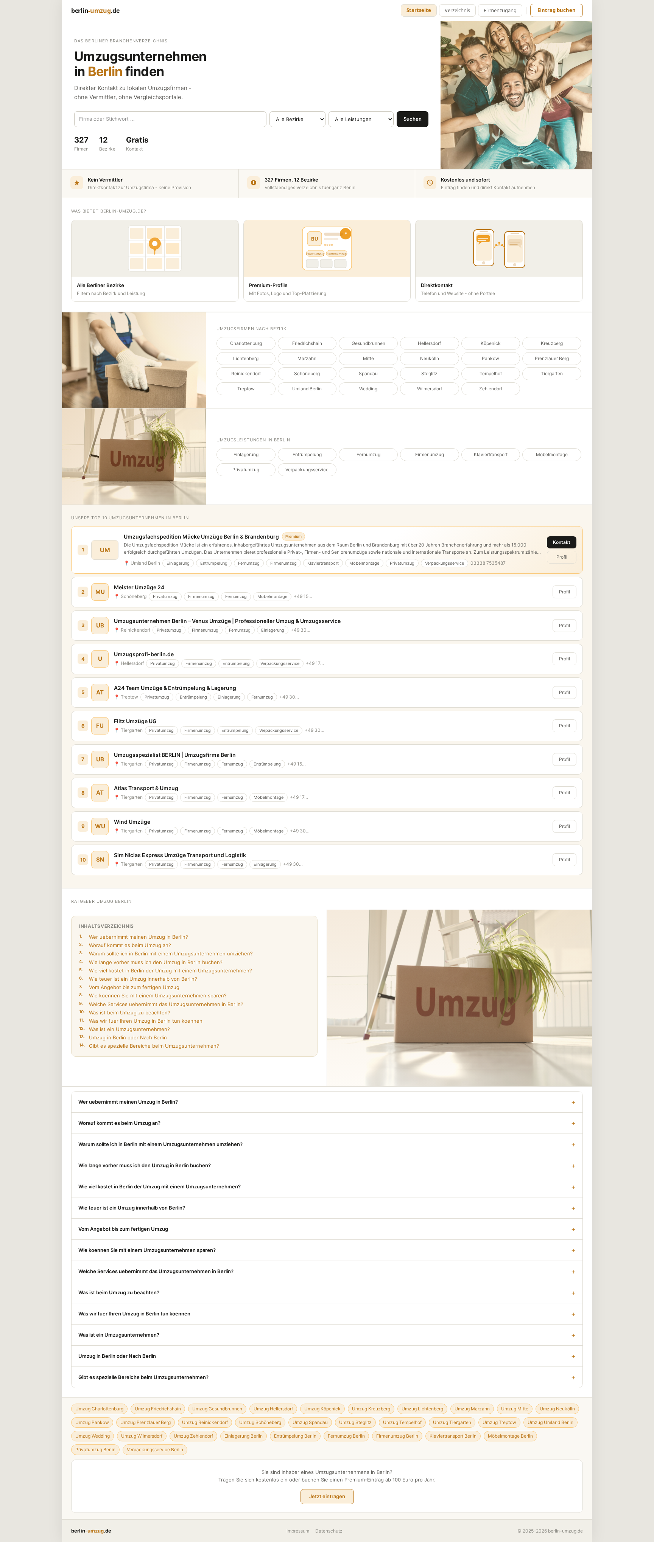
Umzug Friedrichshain (158, 1409)
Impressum (298, 1531)
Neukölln (429, 358)
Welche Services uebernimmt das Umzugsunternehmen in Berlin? (161, 1004)
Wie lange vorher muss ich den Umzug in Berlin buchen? (151, 962)
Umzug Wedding (92, 1436)
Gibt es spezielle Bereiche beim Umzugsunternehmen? (149, 1045)
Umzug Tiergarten (452, 1422)
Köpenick (491, 343)
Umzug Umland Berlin (550, 1422)
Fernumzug (368, 454)
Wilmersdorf (429, 388)
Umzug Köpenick (322, 1409)
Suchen (412, 119)
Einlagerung (246, 454)
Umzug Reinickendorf (205, 1422)
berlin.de (95, 10)
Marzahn (306, 358)
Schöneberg (307, 373)
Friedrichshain (307, 343)
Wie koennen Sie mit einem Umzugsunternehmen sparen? (153, 995)
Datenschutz (329, 1531)
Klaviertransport (491, 454)
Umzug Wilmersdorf (141, 1436)
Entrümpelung (307, 454)
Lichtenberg (245, 358)
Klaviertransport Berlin (453, 1436)
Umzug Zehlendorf (193, 1436)
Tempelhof (491, 373)
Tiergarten (552, 373)
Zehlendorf (490, 388)
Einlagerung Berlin (243, 1436)
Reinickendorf (246, 373)
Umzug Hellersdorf (273, 1409)
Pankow (490, 358)
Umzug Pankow (92, 1422)
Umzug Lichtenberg (422, 1409)
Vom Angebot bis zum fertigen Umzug (129, 987)
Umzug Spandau (310, 1422)
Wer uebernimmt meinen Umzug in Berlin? (133, 936)
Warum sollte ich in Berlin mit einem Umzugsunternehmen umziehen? (166, 953)
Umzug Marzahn (472, 1409)
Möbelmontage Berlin (510, 1436)
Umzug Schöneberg (260, 1422)
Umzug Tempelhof (402, 1422)
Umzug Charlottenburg (99, 1409)
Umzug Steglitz (355, 1422)
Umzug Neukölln (557, 1409)
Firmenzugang (500, 10)
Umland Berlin (307, 388)
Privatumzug (245, 469)
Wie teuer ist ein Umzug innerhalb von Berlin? (138, 978)
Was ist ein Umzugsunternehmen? (124, 1029)
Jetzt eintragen (327, 1496)
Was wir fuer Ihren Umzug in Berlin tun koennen (140, 1020)
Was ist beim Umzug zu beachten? (124, 1012)
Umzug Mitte (514, 1409)
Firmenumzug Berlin (397, 1436)
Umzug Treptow (499, 1422)
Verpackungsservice (307, 469)
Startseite (418, 10)
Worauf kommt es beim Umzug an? (125, 945)
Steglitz (429, 373)
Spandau (368, 373)
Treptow (246, 388)
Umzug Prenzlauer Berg (145, 1422)
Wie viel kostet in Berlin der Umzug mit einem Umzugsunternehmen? (165, 970)
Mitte (368, 358)
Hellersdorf (429, 343)
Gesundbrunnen (368, 343)
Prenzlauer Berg (552, 358)
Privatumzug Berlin (95, 1449)
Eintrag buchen (556, 10)
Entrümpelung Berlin (295, 1436)
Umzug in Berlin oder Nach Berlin (123, 1037)
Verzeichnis (457, 10)
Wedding (368, 388)
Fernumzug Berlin (346, 1436)
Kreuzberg (552, 343)
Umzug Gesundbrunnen (217, 1409)
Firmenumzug (429, 454)
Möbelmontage (552, 454)
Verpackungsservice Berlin (155, 1449)
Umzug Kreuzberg (371, 1409)
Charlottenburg (246, 343)
